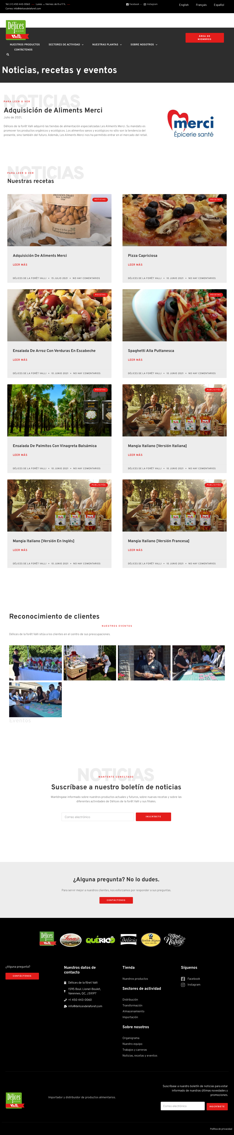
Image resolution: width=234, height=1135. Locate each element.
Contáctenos (23, 49)
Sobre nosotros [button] (142, 44)
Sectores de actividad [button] (64, 44)
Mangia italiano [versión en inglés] (43, 541)
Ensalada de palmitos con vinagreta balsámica (55, 446)
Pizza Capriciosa (142, 255)
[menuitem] (184, 5)
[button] (7, 54)
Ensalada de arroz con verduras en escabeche (54, 350)
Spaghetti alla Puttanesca (151, 350)
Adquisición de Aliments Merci (40, 255)
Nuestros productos (25, 44)
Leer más (20, 265)
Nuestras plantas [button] (105, 44)
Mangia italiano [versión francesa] (158, 541)
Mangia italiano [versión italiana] (157, 446)
